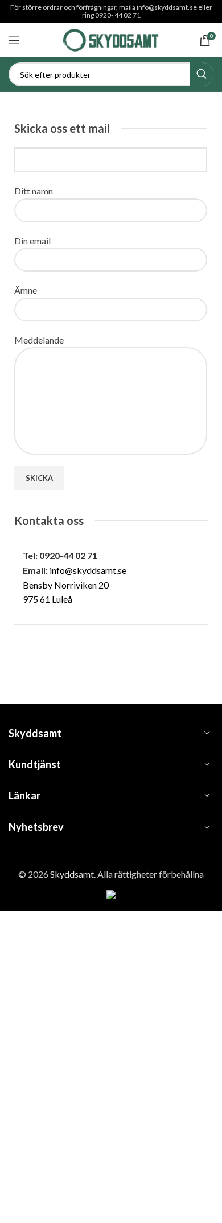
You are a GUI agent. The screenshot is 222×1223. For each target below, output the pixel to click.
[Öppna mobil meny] (14, 40)
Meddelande (39, 340)
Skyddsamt (72, 874)
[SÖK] (201, 74)
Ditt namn (33, 190)
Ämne (25, 290)
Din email (32, 240)
